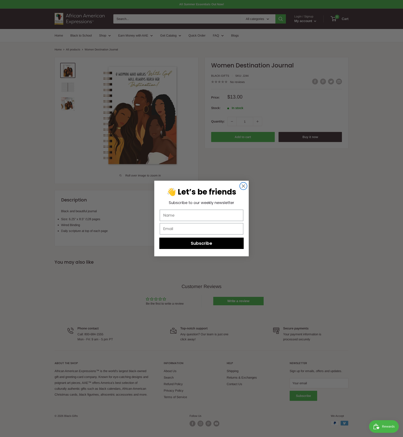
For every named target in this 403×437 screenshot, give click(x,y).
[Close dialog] (243, 186)
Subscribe (201, 243)
